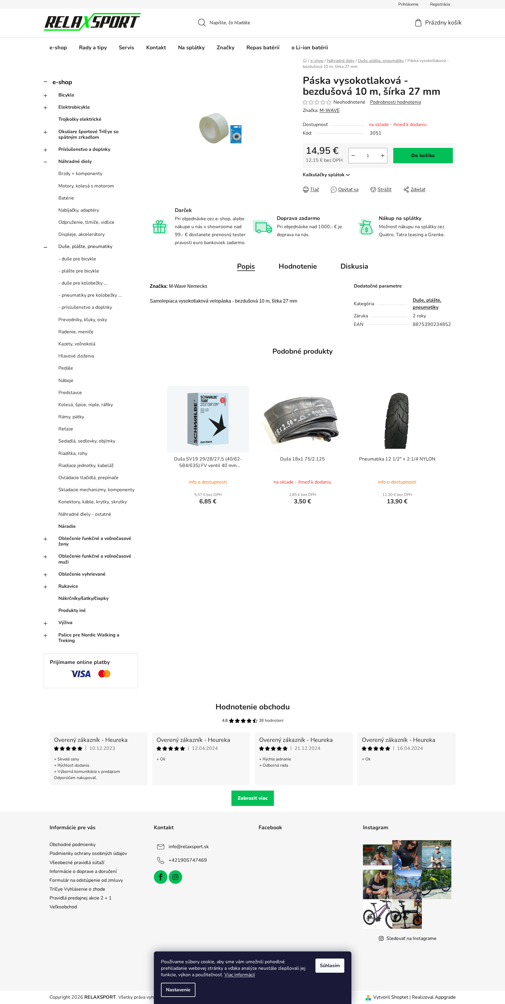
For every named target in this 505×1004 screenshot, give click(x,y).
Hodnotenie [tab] (298, 266)
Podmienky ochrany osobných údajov (88, 853)
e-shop (62, 82)
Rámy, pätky (71, 417)
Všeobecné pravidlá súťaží (77, 862)
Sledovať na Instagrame (411, 938)
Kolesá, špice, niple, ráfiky (85, 404)
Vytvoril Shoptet (390, 997)
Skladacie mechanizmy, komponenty (96, 490)
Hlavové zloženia (76, 356)
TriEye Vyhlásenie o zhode (77, 889)
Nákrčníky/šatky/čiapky (83, 598)
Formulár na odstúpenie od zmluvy (86, 880)
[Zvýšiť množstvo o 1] (382, 155)
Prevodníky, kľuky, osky (82, 319)
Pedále (65, 368)
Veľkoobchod (63, 907)
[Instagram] (175, 877)
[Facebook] (160, 877)
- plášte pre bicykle (78, 271)
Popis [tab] (246, 266)
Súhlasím (330, 965)
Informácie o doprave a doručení (83, 871)
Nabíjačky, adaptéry (78, 210)
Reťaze (65, 429)
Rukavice (68, 586)
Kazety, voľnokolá (76, 344)
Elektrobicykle (74, 107)
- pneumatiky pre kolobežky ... (90, 295)
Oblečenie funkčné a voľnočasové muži (94, 559)
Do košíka (423, 155)
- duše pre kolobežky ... (82, 283)
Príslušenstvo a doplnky (84, 149)
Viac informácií (239, 975)
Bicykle (66, 95)
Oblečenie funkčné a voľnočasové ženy (94, 541)
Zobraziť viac (253, 798)
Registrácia (440, 4)
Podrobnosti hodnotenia (395, 102)
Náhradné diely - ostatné (84, 514)
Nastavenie (178, 990)
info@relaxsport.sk (189, 846)
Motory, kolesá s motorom (86, 186)
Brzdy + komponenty (80, 173)
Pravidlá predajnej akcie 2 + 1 (81, 898)
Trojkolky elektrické (79, 119)
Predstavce (70, 392)
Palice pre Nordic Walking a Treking (88, 638)
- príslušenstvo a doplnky (85, 307)
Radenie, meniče (75, 332)
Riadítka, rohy (72, 453)
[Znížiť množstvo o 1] (353, 155)
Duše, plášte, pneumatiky (85, 246)
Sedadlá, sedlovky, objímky (86, 441)
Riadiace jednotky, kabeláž (85, 465)
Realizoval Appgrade (434, 997)
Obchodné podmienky (73, 844)
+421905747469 (188, 860)
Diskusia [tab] (354, 266)
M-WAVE (330, 110)
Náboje (65, 380)
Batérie (66, 198)
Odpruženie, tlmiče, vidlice (86, 222)
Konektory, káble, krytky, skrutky (92, 502)
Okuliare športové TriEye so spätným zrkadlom (88, 134)
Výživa (65, 622)
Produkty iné (72, 610)
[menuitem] (58, 47)
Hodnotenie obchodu (253, 707)
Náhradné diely (75, 161)
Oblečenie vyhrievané (82, 574)
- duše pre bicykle (77, 259)
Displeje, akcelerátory (81, 234)
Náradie (67, 526)
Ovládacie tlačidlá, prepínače (88, 477)
